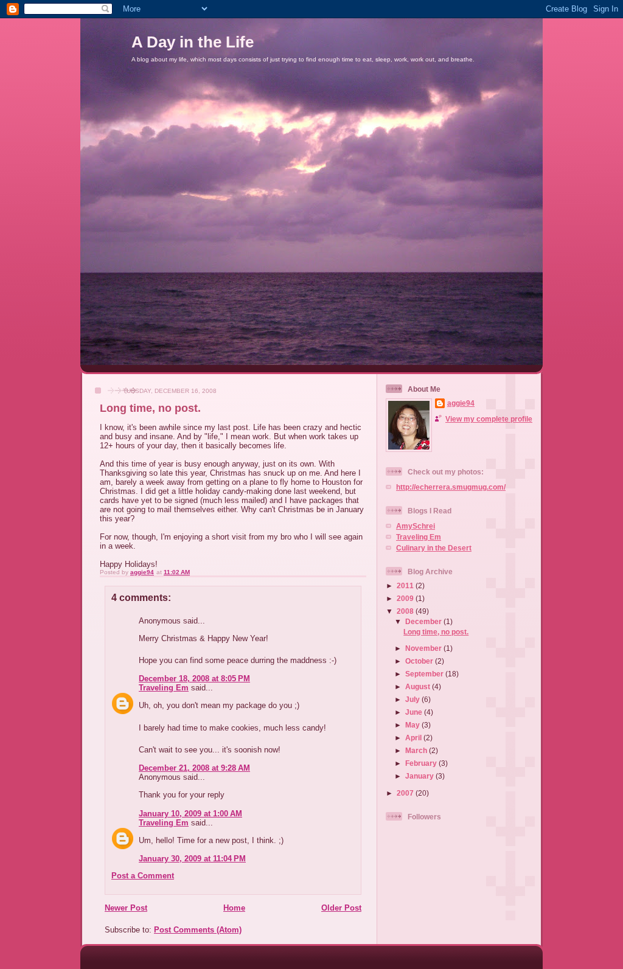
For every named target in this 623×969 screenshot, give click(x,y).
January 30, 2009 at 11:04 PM (192, 858)
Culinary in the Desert (434, 548)
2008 (406, 611)
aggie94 (461, 403)
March (417, 750)
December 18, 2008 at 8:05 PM (194, 678)
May (413, 725)
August (418, 686)
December (424, 621)
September (425, 674)
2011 (406, 585)
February (422, 763)
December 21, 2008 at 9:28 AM (194, 768)
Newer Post (126, 907)
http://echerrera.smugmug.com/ (451, 487)
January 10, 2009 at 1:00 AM (190, 813)
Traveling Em (164, 687)
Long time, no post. (435, 632)
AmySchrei (415, 526)
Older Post (341, 907)
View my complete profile (488, 419)
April (414, 738)
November (424, 648)
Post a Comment (142, 875)
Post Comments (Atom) (198, 929)
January (420, 776)
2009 (406, 598)
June (414, 712)
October (420, 661)
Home (234, 907)
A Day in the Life (192, 42)
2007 (406, 793)
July (413, 699)
